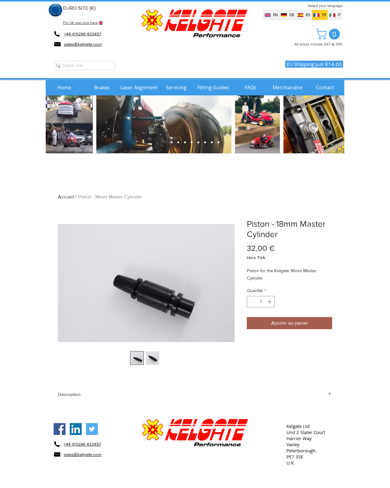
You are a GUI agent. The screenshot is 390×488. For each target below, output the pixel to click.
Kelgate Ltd (298, 426)
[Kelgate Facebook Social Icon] (60, 429)
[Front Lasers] (192, 142)
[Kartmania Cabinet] (171, 142)
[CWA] (198, 142)
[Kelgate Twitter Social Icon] (92, 429)
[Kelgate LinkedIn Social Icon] (76, 429)
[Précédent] (53, 124)
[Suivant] (337, 124)
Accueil (66, 196)
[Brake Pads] (178, 142)
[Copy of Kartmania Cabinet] (218, 142)
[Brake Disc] (185, 142)
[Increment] (270, 301)
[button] (329, 34)
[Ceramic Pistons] (205, 142)
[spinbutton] (260, 301)
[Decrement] (251, 301)
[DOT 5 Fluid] (212, 142)
